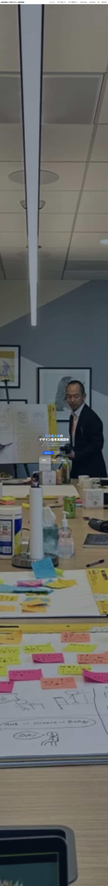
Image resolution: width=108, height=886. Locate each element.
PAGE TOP (104, 858)
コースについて (60, 452)
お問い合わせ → (48, 452)
